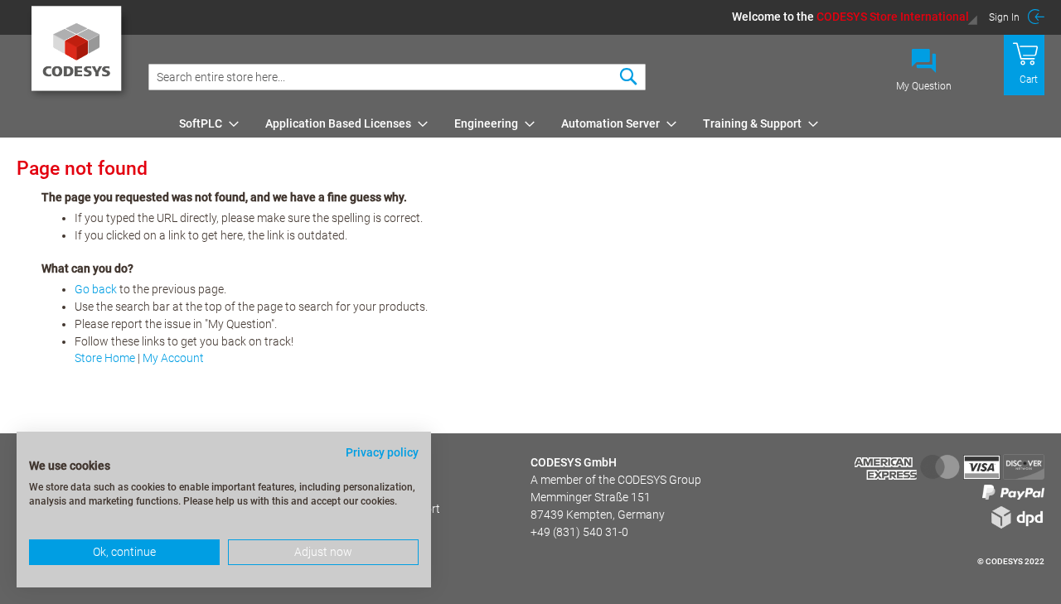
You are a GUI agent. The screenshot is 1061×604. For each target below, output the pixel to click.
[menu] (609, 123)
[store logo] (79, 54)
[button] (855, 16)
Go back (96, 289)
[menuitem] (204, 123)
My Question (924, 86)
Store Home (105, 358)
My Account (173, 358)
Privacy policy (382, 452)
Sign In (1004, 17)
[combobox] (397, 77)
